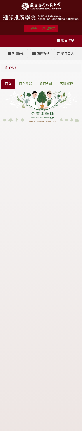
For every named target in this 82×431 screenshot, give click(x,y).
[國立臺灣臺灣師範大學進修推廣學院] (41, 17)
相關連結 (18, 53)
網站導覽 (49, 28)
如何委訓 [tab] (45, 83)
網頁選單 (67, 41)
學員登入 (67, 53)
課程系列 (43, 53)
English (32, 28)
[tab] (8, 84)
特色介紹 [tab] (25, 83)
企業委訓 (11, 67)
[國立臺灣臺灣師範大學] (41, 5)
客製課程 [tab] (66, 83)
